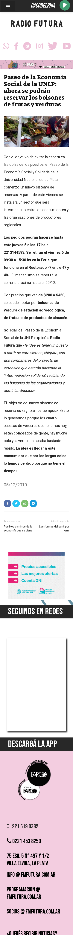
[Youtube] (67, 47)
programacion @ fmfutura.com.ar (24, 893)
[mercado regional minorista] (36, 597)
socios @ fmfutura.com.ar (33, 911)
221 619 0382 (23, 826)
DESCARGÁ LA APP (32, 744)
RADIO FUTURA (36, 24)
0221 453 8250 (26, 841)
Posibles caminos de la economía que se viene (18, 528)
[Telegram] (27, 47)
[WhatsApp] (5, 47)
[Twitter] (53, 47)
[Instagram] (39, 47)
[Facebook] (16, 47)
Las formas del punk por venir (54, 528)
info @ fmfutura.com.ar (31, 875)
